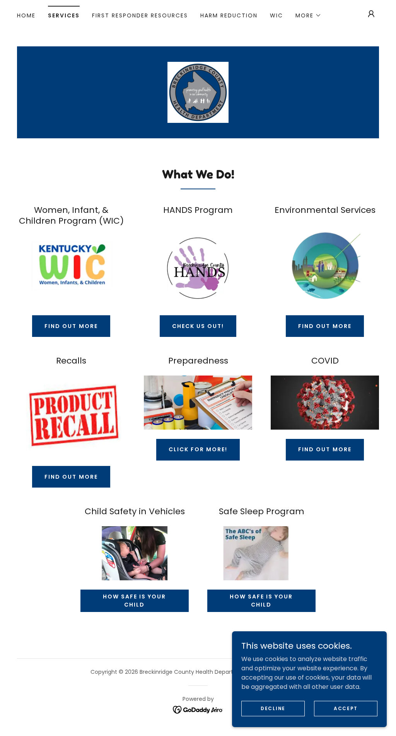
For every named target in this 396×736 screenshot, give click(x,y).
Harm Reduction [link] (229, 15)
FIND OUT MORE (324, 326)
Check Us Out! (198, 326)
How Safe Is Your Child (134, 601)
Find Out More (70, 477)
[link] (198, 91)
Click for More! (198, 449)
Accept (346, 708)
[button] (308, 15)
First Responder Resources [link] (140, 15)
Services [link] (64, 15)
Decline (273, 708)
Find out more (70, 326)
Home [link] (26, 15)
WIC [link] (276, 15)
